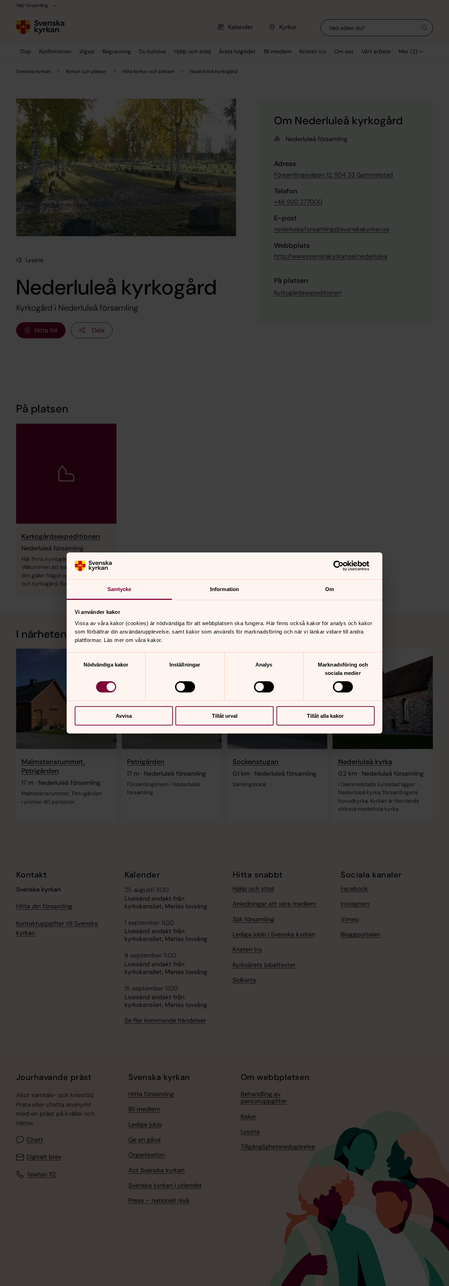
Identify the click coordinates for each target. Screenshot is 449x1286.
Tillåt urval (224, 716)
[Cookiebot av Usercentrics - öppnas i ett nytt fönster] (344, 566)
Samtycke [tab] (119, 589)
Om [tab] (329, 589)
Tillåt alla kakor (325, 716)
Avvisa (124, 716)
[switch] (185, 686)
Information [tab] (224, 589)
